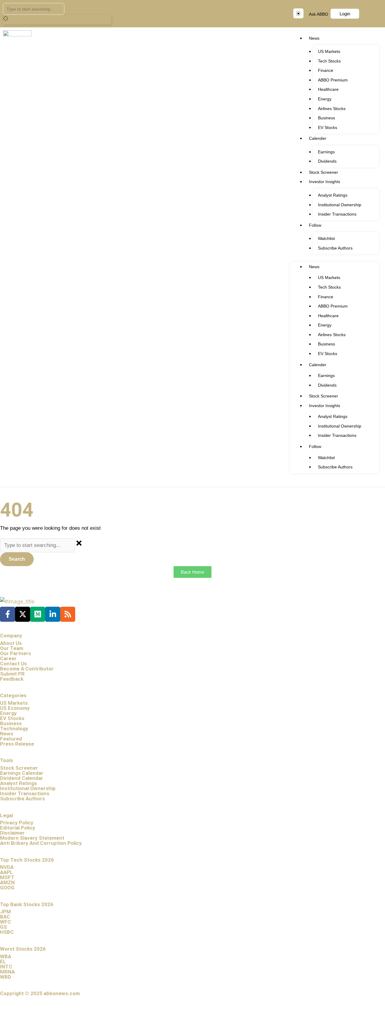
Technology (14, 728)
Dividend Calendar (21, 778)
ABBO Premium (333, 80)
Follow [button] (315, 225)
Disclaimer (12, 833)
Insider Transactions (337, 214)
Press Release (17, 744)
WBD (5, 977)
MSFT (7, 877)
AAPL (6, 872)
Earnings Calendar (21, 773)
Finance (325, 70)
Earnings (326, 151)
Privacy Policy (16, 823)
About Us (11, 643)
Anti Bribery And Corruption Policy (41, 843)
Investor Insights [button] (324, 181)
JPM (5, 912)
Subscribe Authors (335, 248)
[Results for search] (57, 19)
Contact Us (13, 664)
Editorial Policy (17, 828)
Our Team (11, 648)
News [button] (314, 38)
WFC (5, 922)
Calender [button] (317, 138)
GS (3, 927)
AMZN (7, 882)
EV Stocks (327, 127)
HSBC (7, 932)
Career (8, 658)
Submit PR (12, 674)
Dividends (327, 161)
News (6, 734)
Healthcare (328, 89)
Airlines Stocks (332, 108)
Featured (11, 739)
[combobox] (33, 9)
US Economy (15, 708)
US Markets (329, 51)
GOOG (7, 888)
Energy (324, 99)
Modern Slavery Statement (32, 838)
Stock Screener (323, 172)
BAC (5, 917)
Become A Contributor (27, 669)
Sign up (370, 13)
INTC (6, 967)
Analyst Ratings (332, 195)
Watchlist (326, 238)
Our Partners (15, 653)
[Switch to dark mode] (298, 13)
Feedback (11, 679)
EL (3, 961)
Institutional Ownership (339, 204)
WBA (5, 956)
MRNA (7, 972)
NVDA (7, 867)
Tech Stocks (329, 61)
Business (326, 117)
